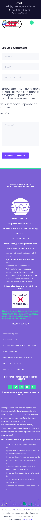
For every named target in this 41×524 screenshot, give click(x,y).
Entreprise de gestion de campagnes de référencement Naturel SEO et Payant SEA (23, 460)
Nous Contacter (10, 351)
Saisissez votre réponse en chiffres (18, 106)
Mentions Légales (10, 333)
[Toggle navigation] (37, 22)
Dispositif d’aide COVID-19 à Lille (19, 282)
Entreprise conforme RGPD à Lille (19, 278)
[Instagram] (21, 387)
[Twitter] (15, 387)
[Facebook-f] (10, 387)
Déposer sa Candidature (13, 369)
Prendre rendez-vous (12, 363)
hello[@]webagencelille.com (21, 6)
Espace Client (19, 13)
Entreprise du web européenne (19, 266)
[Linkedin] (27, 387)
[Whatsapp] (33, 387)
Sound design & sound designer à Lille (21, 275)
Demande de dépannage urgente (17, 357)
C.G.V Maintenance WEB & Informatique (19, 345)
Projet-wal (27, 519)
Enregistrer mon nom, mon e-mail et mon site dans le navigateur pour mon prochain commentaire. (21, 93)
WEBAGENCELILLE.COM (21, 510)
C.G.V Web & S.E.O (10, 339)
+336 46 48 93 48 (21, 9)
